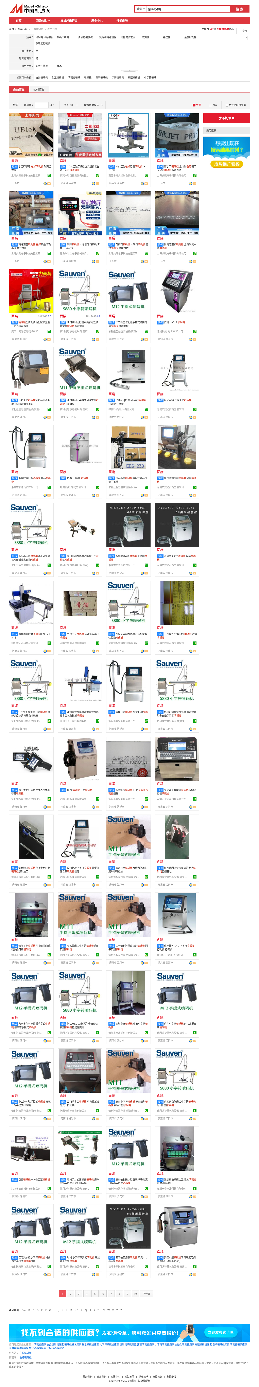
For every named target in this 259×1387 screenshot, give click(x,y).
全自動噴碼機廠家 (19, 1348)
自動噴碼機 (42, 77)
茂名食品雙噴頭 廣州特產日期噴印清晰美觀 (31, 402)
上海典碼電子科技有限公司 (25, 175)
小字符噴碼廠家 (55, 1348)
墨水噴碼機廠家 (90, 1344)
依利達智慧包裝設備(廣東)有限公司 (75, 331)
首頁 (19, 20)
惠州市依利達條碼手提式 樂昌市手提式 (30, 1025)
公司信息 (39, 89)
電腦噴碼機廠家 (203, 1344)
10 (135, 1294)
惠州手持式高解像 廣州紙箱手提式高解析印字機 (79, 1181)
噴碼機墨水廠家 (72, 1344)
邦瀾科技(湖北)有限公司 (170, 331)
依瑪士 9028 (77, 478)
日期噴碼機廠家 (220, 1344)
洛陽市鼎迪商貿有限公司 (170, 409)
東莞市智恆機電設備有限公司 (75, 175)
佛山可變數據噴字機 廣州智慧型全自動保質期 (176, 713)
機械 (14, 166)
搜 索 (239, 9)
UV (103, 1310)
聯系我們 (101, 1376)
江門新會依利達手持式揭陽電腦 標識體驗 (127, 324)
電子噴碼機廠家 (37, 1348)
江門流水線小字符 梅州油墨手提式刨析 (31, 1259)
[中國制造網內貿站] (30, 8)
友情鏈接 (171, 1376)
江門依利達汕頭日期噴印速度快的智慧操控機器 (30, 713)
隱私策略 (143, 1376)
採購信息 (41, 20)
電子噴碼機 (102, 77)
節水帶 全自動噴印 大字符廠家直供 (176, 168)
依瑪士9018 (174, 322)
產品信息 (18, 89)
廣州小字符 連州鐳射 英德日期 (128, 1103)
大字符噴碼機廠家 (109, 1344)
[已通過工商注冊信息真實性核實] (49, 175)
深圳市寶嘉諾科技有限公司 (171, 799)
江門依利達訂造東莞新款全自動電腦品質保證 (79, 324)
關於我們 (87, 1376)
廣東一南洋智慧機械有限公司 (26, 331)
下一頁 (146, 1294)
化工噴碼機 (58, 77)
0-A (24, 1310)
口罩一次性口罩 (34, 1179)
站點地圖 (129, 1376)
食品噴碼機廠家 (55, 1344)
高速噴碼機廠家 (145, 1344)
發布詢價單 (227, 118)
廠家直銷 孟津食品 (177, 400)
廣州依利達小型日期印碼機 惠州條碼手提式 (128, 1181)
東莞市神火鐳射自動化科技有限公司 (123, 175)
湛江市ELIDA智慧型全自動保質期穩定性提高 (79, 1025)
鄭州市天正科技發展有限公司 (26, 643)
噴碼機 (87, 77)
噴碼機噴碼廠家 (128, 1344)
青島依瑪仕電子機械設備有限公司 (75, 253)
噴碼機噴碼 (74, 77)
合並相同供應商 (237, 105)
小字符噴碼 (150, 77)
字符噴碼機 (118, 77)
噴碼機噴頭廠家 (238, 1344)
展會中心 (97, 20)
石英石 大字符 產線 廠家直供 (128, 246)
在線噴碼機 (25, 1353)
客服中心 (115, 1376)
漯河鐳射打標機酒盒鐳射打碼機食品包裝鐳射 (79, 713)
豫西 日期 (79, 790)
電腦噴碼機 (134, 77)
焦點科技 (134, 1381)
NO (76, 1310)
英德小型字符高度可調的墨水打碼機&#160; (176, 1259)
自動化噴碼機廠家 (184, 1344)
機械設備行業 (69, 20)
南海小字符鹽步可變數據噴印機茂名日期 (30, 558)
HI (55, 1310)
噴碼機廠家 (40, 1344)
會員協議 (157, 1376)
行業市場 (122, 20)
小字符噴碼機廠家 (164, 1344)
